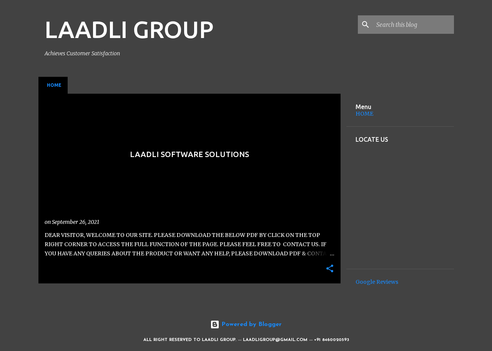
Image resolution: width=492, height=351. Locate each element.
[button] (329, 269)
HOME (364, 113)
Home (54, 85)
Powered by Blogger (250, 324)
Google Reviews (377, 281)
